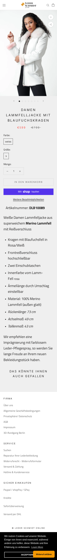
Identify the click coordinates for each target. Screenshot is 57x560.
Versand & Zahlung (14, 467)
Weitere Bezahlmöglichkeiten (28, 199)
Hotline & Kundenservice (17, 472)
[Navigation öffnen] (4, 5)
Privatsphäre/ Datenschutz (18, 416)
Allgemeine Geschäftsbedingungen (22, 411)
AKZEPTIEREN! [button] (28, 555)
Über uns (8, 405)
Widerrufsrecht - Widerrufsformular (22, 461)
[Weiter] (43, 101)
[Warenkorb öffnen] (53, 5)
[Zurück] (13, 101)
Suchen (7, 450)
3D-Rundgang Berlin (14, 433)
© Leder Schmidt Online (28, 528)
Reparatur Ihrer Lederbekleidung (21, 456)
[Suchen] (48, 5)
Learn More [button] (37, 547)
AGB (6, 422)
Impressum (9, 427)
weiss (8, 141)
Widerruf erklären (44, 554)
